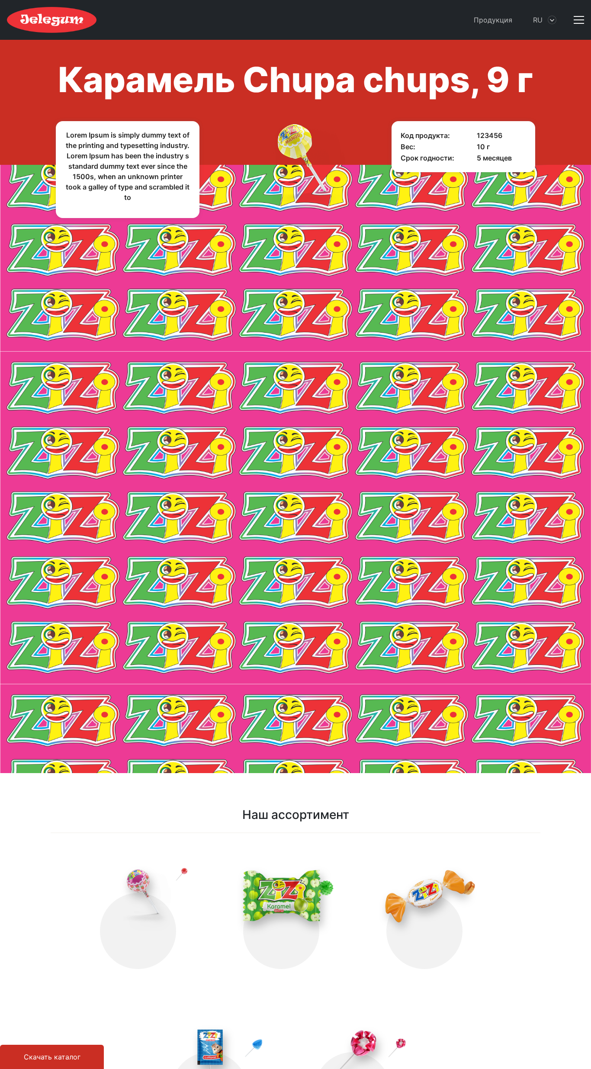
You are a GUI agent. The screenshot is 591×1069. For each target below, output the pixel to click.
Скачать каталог (52, 1057)
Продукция (493, 20)
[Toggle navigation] (575, 20)
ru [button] (538, 20)
